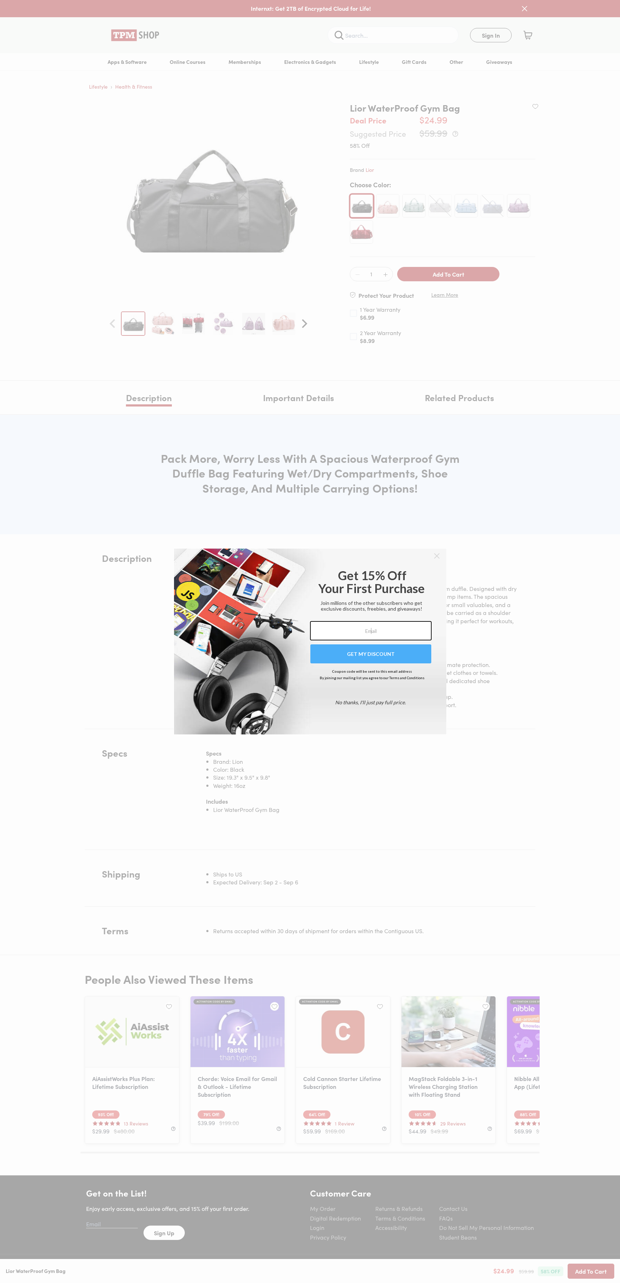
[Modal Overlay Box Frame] (310, 641)
